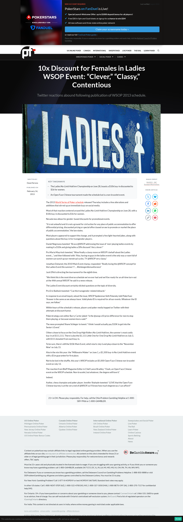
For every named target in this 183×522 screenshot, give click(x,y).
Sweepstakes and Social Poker (140, 420)
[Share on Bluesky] (155, 196)
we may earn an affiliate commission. (60, 453)
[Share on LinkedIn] (148, 210)
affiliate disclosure (73, 511)
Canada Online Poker (68, 420)
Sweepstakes (114, 51)
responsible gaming (58, 511)
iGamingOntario (31, 499)
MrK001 (150, 182)
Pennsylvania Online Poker (35, 426)
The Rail (137, 51)
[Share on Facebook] (148, 203)
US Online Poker (74, 51)
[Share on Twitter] (148, 196)
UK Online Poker (100, 423)
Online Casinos (134, 432)
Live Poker (126, 51)
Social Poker (105, 57)
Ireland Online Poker (102, 432)
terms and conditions (31, 511)
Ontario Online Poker (68, 423)
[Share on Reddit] (155, 203)
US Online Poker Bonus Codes (37, 435)
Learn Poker (149, 51)
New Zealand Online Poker (104, 429)
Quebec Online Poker (68, 429)
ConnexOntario (127, 493)
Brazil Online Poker (101, 426)
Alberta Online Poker (68, 426)
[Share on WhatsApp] (155, 210)
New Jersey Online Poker (35, 429)
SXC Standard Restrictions (151, 183)
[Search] (158, 51)
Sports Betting (134, 435)
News (130, 441)
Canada (87, 51)
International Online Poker (105, 420)
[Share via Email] (155, 217)
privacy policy (45, 511)
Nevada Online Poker (33, 432)
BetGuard (112, 496)
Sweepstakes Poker (84, 57)
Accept (178, 519)
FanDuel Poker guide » (87, 34)
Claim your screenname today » (112, 29)
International (99, 51)
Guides (120, 57)
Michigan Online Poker (34, 423)
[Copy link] (148, 217)
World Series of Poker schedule (69, 202)
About (130, 438)
